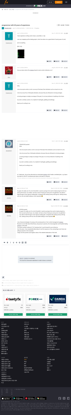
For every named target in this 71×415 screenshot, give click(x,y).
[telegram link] (68, 398)
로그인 (50, 2)
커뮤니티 (26, 324)
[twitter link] (64, 398)
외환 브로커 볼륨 (5, 365)
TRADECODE (8, 28)
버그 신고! (49, 365)
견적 (50, 61)
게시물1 (66, 67)
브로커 (49, 324)
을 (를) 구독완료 (65, 25)
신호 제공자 (50, 330)
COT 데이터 (4, 343)
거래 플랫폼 (50, 341)
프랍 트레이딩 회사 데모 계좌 (9, 380)
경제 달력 (3, 324)
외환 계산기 (4, 347)
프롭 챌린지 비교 (5, 376)
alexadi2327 (9, 150)
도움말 (49, 361)
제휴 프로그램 (50, 334)
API (25, 363)
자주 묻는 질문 (51, 359)
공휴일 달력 (4, 330)
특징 (25, 361)
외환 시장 (3, 332)
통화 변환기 (4, 353)
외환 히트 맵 (4, 349)
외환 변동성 (4, 334)
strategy (32, 70)
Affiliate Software (28, 370)
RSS (25, 365)
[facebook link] (59, 398)
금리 (2, 328)
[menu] (66, 2)
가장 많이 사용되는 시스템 (31, 328)
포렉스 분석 (4, 341)
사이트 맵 (11, 392)
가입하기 (58, 2)
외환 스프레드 (5, 359)
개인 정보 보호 (7, 391)
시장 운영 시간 (5, 326)
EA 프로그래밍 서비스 (53, 332)
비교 (2, 382)
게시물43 (65, 188)
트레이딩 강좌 (50, 347)
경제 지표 (3, 351)
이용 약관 (2, 392)
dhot (9, 77)
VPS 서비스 (50, 328)
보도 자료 (3, 370)
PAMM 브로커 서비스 (52, 336)
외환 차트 (26, 334)
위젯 (25, 359)
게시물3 (66, 141)
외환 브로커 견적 (5, 361)
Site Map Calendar (20, 389)
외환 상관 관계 (5, 336)
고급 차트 (26, 372)
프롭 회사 (3, 374)
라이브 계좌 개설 (13, 314)
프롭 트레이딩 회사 (52, 326)
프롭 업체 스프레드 (6, 378)
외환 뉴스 (3, 339)
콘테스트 (26, 332)
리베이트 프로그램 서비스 (54, 339)
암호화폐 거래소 (51, 345)
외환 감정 (26, 336)
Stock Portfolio (28, 368)
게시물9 (66, 33)
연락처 (49, 363)
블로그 (49, 370)
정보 (48, 368)
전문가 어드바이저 (52, 343)
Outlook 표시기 (28, 339)
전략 (25, 330)
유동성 (3, 345)
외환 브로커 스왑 (5, 363)
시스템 (26, 326)
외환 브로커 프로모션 (7, 368)
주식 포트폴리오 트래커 (53, 349)
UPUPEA (9, 198)
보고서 (65, 61)
